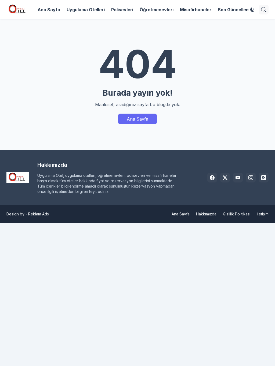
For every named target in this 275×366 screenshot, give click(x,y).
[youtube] (238, 177)
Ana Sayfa (49, 9)
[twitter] (225, 177)
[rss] (264, 177)
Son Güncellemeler (238, 9)
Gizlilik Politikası (236, 214)
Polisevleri (122, 9)
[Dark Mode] (252, 9)
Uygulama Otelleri (86, 9)
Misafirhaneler (195, 9)
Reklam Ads (38, 214)
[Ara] (264, 9)
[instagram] (251, 177)
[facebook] (212, 177)
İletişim (263, 214)
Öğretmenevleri (156, 9)
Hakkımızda (206, 214)
